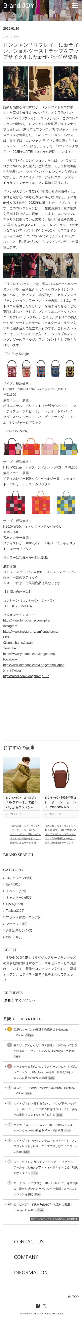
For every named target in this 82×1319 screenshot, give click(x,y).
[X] (45, 1306)
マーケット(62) (16, 923)
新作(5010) (13, 884)
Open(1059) (14, 904)
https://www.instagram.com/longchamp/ (30, 631)
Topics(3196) (15, 910)
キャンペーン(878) (19, 897)
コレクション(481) (19, 878)
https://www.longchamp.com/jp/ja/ (26, 620)
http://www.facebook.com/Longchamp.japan (33, 665)
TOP (75, 1297)
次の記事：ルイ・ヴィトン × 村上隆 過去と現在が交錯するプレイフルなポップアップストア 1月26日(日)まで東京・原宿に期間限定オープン (60, 834)
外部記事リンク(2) (19, 930)
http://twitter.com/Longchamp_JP (26, 676)
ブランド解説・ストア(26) (24, 917)
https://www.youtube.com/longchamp (29, 654)
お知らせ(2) (14, 937)
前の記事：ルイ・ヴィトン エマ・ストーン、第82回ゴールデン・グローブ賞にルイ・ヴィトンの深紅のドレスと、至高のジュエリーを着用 (25, 834)
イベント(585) (16, 891)
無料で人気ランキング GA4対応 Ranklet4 (53, 1219)
